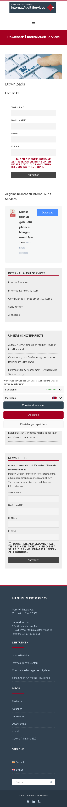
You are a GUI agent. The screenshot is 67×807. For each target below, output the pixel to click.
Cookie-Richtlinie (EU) (24, 738)
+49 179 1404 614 (30, 633)
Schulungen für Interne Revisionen (31, 677)
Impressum (18, 716)
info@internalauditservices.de (36, 630)
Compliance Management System (31, 670)
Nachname (18, 120)
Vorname (17, 107)
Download (47, 212)
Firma (15, 146)
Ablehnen (33, 414)
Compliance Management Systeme (30, 298)
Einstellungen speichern (33, 424)
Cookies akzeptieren (33, 405)
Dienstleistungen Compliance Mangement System (26, 227)
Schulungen (15, 306)
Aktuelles (14, 314)
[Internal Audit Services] (33, 8)
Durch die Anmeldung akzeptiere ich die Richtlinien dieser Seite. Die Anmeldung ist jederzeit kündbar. (31, 163)
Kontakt (16, 731)
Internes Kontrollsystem (23, 290)
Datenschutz (19, 723)
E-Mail (15, 133)
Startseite (17, 701)
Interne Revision (18, 282)
